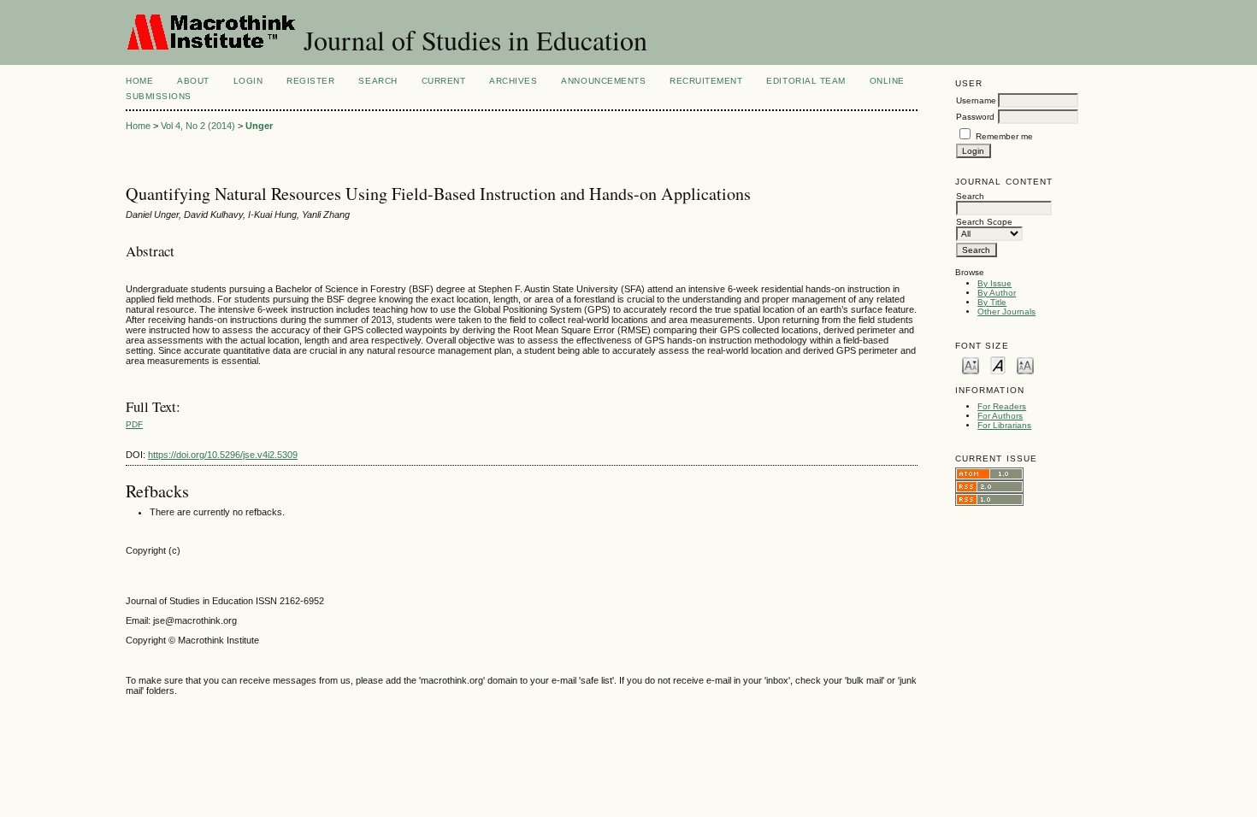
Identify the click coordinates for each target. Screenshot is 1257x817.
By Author (996, 292)
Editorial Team (805, 80)
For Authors (1000, 415)
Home (139, 80)
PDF (134, 424)
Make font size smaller (970, 364)
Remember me (1004, 136)
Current (444, 80)
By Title (991, 302)
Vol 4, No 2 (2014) (198, 125)
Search (377, 80)
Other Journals (1006, 311)
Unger (259, 125)
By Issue (994, 283)
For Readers (1001, 406)
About (193, 80)
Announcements (603, 80)
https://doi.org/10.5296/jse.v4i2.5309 (223, 455)
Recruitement (706, 80)
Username (976, 100)
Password (975, 116)
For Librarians (1004, 425)
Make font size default (997, 364)
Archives (513, 80)
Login (248, 80)
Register (310, 80)
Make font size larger (1025, 364)
